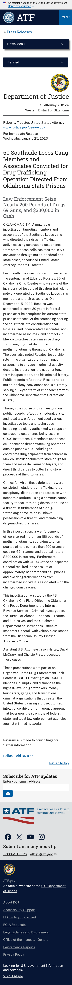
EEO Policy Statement (19, 917)
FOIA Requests (14, 925)
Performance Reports (19, 947)
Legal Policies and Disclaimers (26, 932)
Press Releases (19, 32)
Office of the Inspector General (26, 940)
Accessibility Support (19, 910)
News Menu (16, 44)
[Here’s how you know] (36, 5)
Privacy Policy (13, 954)
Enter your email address (21, 781)
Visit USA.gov (13, 976)
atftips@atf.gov (41, 854)
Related (13, 62)
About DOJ (11, 902)
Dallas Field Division (18, 756)
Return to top (59, 763)
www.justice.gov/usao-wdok (24, 127)
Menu (66, 17)
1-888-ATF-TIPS (15, 854)
